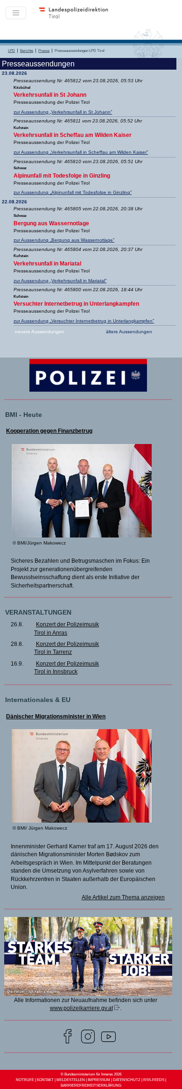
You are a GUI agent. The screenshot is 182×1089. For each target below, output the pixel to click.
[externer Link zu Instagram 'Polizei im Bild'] (88, 1038)
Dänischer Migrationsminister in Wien (55, 716)
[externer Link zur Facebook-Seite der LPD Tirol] (68, 1038)
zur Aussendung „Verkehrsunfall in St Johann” (63, 112)
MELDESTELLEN (70, 1080)
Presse (43, 51)
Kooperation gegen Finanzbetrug (49, 431)
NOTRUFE (25, 1080)
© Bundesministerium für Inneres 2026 (91, 1074)
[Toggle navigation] (16, 13)
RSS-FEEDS (153, 1080)
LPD (11, 51)
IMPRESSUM (99, 1080)
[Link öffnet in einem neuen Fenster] (88, 993)
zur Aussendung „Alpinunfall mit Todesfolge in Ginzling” (73, 192)
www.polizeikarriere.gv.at (81, 1008)
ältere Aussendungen (129, 331)
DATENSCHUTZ (126, 1080)
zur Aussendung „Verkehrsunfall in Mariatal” (60, 280)
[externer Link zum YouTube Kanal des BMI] (108, 1038)
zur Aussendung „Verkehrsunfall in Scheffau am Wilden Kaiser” (81, 152)
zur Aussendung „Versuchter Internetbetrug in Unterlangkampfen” (84, 320)
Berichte (26, 51)
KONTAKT (45, 1080)
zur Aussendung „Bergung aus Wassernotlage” (64, 240)
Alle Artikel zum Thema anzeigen (123, 897)
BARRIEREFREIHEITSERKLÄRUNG (91, 1085)
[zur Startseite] (76, 18)
